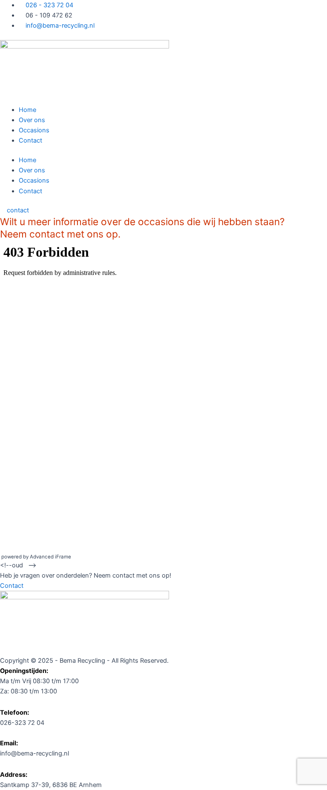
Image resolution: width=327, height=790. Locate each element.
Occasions (34, 130)
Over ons (32, 120)
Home (27, 110)
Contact (30, 140)
